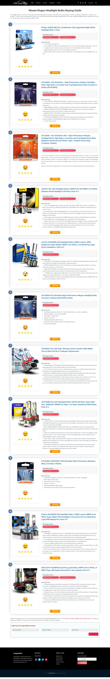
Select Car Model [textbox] (46, 630)
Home (32, 2)
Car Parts (52, 2)
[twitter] (39, 659)
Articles (38, 2)
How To (59, 2)
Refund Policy (59, 660)
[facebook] (36, 659)
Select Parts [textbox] (75, 630)
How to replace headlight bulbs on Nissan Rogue (78, 618)
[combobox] (25, 629)
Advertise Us (59, 656)
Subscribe (91, 2)
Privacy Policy (59, 658)
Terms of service (60, 662)
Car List (45, 2)
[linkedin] (43, 659)
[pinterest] (46, 659)
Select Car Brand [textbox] (17, 630)
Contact (58, 663)
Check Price (55, 72)
